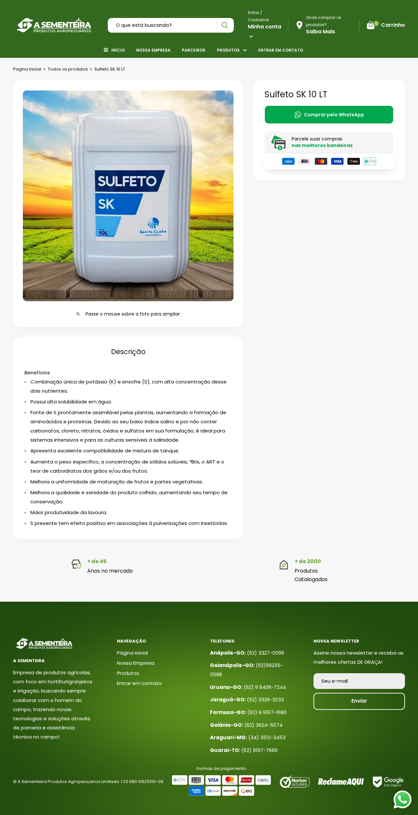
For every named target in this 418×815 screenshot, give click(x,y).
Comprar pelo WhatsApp (334, 114)
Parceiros (193, 50)
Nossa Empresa (153, 50)
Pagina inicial (27, 69)
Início (118, 50)
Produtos (228, 50)
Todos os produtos (68, 69)
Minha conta (264, 26)
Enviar (359, 700)
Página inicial (132, 652)
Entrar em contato (280, 50)
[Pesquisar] (225, 25)
